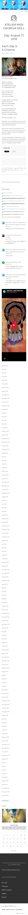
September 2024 (6, 449)
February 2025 (5, 431)
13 (7, 839)
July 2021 (4, 588)
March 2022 (5, 558)
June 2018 (4, 722)
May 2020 (4, 639)
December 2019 (5, 657)
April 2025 (4, 424)
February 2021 (5, 606)
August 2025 (5, 409)
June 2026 (4, 373)
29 (14, 846)
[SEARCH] (22, 11)
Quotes (11, 168)
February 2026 (5, 387)
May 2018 (4, 726)
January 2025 (5, 435)
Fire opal (4, 882)
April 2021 (4, 599)
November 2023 (5, 486)
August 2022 (5, 540)
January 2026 (5, 391)
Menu (26, 11)
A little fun (16, 276)
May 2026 (4, 376)
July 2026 (4, 369)
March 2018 (5, 733)
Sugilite (4, 893)
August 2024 (5, 453)
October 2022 (5, 533)
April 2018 (4, 730)
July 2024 (4, 457)
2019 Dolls (8, 168)
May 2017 (4, 770)
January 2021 (5, 609)
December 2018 (5, 701)
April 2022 (4, 555)
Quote (17, 170)
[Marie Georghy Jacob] (14, 821)
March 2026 (5, 384)
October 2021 (5, 577)
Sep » (15, 850)
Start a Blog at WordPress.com (9, 906)
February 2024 (5, 475)
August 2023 (5, 497)
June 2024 (4, 460)
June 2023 (4, 504)
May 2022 (4, 551)
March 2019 (5, 690)
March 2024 (5, 471)
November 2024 (5, 442)
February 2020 (5, 650)
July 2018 (4, 719)
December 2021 (5, 569)
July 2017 (4, 762)
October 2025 (5, 402)
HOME (3, 909)
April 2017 (4, 773)
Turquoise (5, 886)
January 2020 (5, 653)
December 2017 (5, 744)
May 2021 (4, 595)
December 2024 (5, 438)
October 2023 (5, 489)
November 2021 (5, 573)
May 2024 (4, 464)
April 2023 (4, 511)
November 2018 (5, 704)
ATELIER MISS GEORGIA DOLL (11, 870)
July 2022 (4, 544)
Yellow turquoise (7, 890)
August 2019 (5, 671)
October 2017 (5, 752)
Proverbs (14, 170)
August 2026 (5, 365)
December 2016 (5, 788)
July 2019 (4, 675)
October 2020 (5, 620)
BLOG (13, 909)
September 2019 (6, 668)
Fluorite (4, 897)
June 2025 (4, 416)
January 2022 (5, 566)
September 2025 (6, 406)
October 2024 (5, 446)
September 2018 (6, 711)
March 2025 (5, 427)
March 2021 (5, 602)
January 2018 (5, 741)
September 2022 (6, 537)
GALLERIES (19, 909)
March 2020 (5, 646)
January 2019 (5, 697)
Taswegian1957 (9, 235)
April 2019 (4, 686)
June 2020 (4, 635)
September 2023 (6, 493)
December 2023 (5, 482)
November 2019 (5, 660)
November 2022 (5, 529)
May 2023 (4, 507)
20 (7, 842)
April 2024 (4, 467)
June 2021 (4, 591)
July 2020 (4, 631)
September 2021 (6, 580)
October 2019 (5, 664)
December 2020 (5, 613)
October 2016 (5, 795)
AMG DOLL (20, 168)
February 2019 (5, 693)
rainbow (7, 262)
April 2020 (4, 642)
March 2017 (5, 777)
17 (21, 839)
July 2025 (4, 413)
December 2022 (5, 526)
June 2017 (4, 766)
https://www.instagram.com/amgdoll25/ (11, 217)
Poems (10, 170)
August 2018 (5, 715)
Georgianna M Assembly (19, 224)
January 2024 (5, 478)
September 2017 (6, 755)
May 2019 (4, 682)
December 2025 (5, 395)
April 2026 (4, 380)
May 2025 (4, 420)
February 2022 (5, 562)
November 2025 (5, 398)
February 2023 (5, 518)
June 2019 (4, 679)
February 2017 (5, 781)
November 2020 (5, 617)
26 (3, 846)
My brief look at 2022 (19, 251)
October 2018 (5, 708)
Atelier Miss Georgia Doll (11, 182)
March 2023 (5, 515)
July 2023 (4, 500)
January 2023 (5, 522)
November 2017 (5, 748)
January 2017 (5, 784)
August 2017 (5, 759)
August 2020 (5, 628)
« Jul (12, 850)
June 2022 (4, 548)
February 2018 (5, 737)
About (8, 909)
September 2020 (6, 624)
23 (17, 842)
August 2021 (5, 584)
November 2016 (5, 792)
